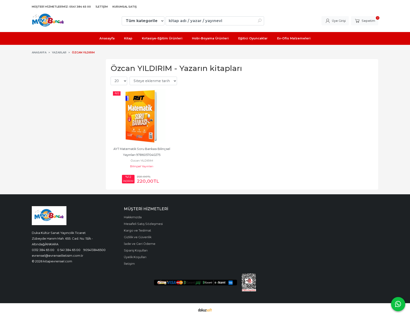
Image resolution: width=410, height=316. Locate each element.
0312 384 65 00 (43, 250)
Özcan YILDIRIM (141, 160)
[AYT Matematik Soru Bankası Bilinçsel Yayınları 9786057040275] (142, 116)
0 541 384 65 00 (68, 250)
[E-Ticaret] (205, 309)
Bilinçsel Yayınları (141, 166)
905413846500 (94, 250)
